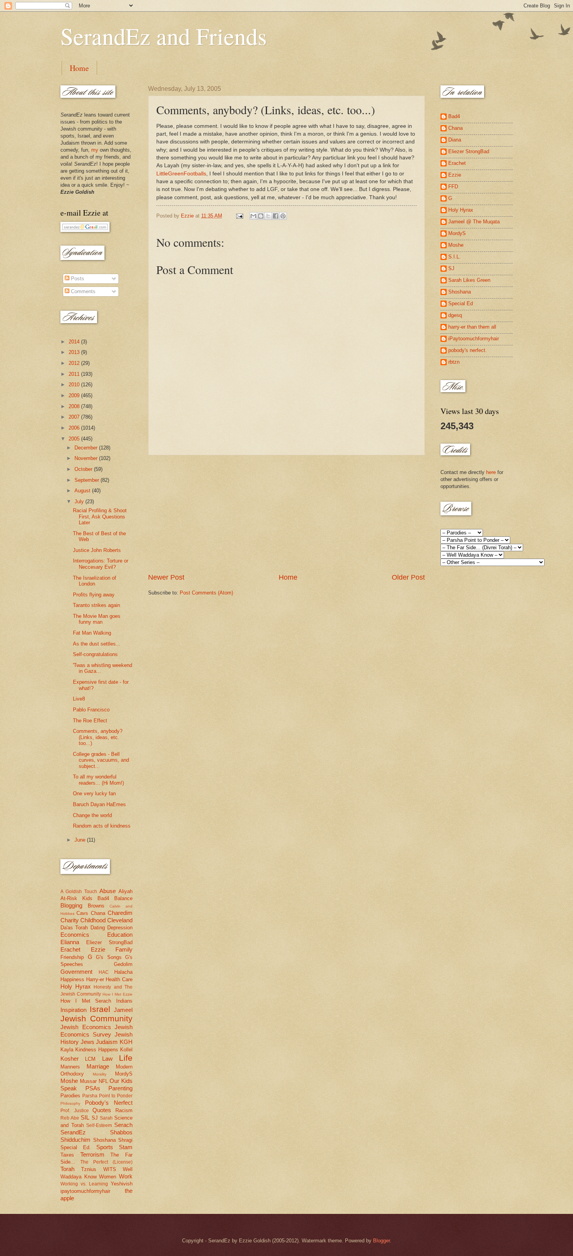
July (79, 501)
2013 (75, 352)
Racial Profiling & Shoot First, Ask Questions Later (100, 516)
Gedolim (123, 964)
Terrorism (92, 1154)
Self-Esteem (99, 1125)
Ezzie (98, 949)
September (87, 480)
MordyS (124, 1074)
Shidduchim (75, 1139)
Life (126, 1057)
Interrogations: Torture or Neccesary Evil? (100, 564)
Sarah (106, 1118)
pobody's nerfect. (467, 350)
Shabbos (121, 1132)
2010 (75, 384)
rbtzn (454, 362)
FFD (453, 186)
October (84, 469)
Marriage (98, 1066)
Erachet (70, 949)
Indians (124, 1001)
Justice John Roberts (97, 550)
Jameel (123, 1010)
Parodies (70, 1096)
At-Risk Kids (76, 898)
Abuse (107, 891)
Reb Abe (69, 1118)
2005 (75, 439)
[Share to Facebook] (275, 216)
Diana (454, 140)
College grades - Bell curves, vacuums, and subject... (101, 760)
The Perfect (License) (106, 1162)
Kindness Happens (96, 1050)
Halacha (123, 972)
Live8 (79, 699)
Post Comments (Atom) (206, 593)
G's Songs (109, 957)
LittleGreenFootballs (181, 174)
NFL (103, 1081)
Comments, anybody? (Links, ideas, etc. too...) (97, 737)
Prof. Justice (74, 1110)
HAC (104, 972)
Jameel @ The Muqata (474, 222)
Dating (97, 928)
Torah (67, 1169)
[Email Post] (239, 216)
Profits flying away (94, 595)
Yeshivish (122, 1184)
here (491, 472)
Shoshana (104, 1140)
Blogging (71, 905)
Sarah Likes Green (469, 280)
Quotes (101, 1110)
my (94, 150)
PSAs (92, 1088)
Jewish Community (96, 1018)
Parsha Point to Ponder (107, 1095)
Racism (124, 1110)
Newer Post (166, 577)
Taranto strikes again (96, 605)
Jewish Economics (85, 1027)
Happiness (72, 979)
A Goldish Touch (78, 891)
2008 (75, 406)
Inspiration (73, 1010)
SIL (85, 1117)
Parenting (120, 1088)
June (80, 840)
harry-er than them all (472, 327)
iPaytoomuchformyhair (473, 338)
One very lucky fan (94, 793)
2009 (75, 395)
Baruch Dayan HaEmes (99, 804)
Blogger (381, 1241)
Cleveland (120, 920)
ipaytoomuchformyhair (85, 1191)
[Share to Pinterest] (283, 216)
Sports (104, 1147)
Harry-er (95, 979)
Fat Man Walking (92, 633)
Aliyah (125, 891)
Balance (123, 898)
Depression (120, 928)
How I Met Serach (85, 1001)
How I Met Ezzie (118, 994)
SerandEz (73, 1132)
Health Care (119, 979)
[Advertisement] (286, 514)
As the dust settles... (96, 644)
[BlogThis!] (261, 216)
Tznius (88, 1169)
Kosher (69, 1058)
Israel (100, 1009)
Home (79, 68)
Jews (87, 1041)
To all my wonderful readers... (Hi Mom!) (98, 779)
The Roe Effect (90, 721)
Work (126, 1176)
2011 (75, 374)
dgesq (455, 315)
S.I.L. (454, 257)
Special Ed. (75, 1147)
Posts (76, 278)
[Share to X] (268, 216)
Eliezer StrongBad (109, 942)
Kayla (66, 1050)
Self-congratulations (95, 654)
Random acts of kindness (102, 826)
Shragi (125, 1140)
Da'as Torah (74, 928)
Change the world (92, 815)
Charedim (120, 912)
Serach (123, 1125)
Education (120, 934)
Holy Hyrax (75, 986)
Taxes (67, 1155)
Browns (96, 906)
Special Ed (460, 303)
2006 (75, 428)
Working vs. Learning (84, 1184)
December (86, 448)
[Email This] (253, 216)
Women (107, 1177)
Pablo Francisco (91, 710)
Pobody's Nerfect (109, 1102)
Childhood (93, 920)
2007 (75, 417)
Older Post (408, 577)
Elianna (69, 942)
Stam (126, 1147)
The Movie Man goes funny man (96, 619)
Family (124, 949)
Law (107, 1058)
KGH (126, 1041)
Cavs (82, 913)
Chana (98, 913)
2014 (75, 342)
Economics (74, 934)
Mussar (88, 1081)
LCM (90, 1059)
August (83, 491)
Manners (70, 1067)
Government (76, 971)
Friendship (72, 957)
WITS (109, 1169)
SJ (95, 1118)
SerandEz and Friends (163, 35)
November (86, 458)
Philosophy (70, 1103)
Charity (69, 920)
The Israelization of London (94, 581)
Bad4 (103, 898)
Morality (99, 1074)
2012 (75, 363)
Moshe (69, 1080)
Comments (82, 291)
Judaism (107, 1041)
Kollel (126, 1050)
